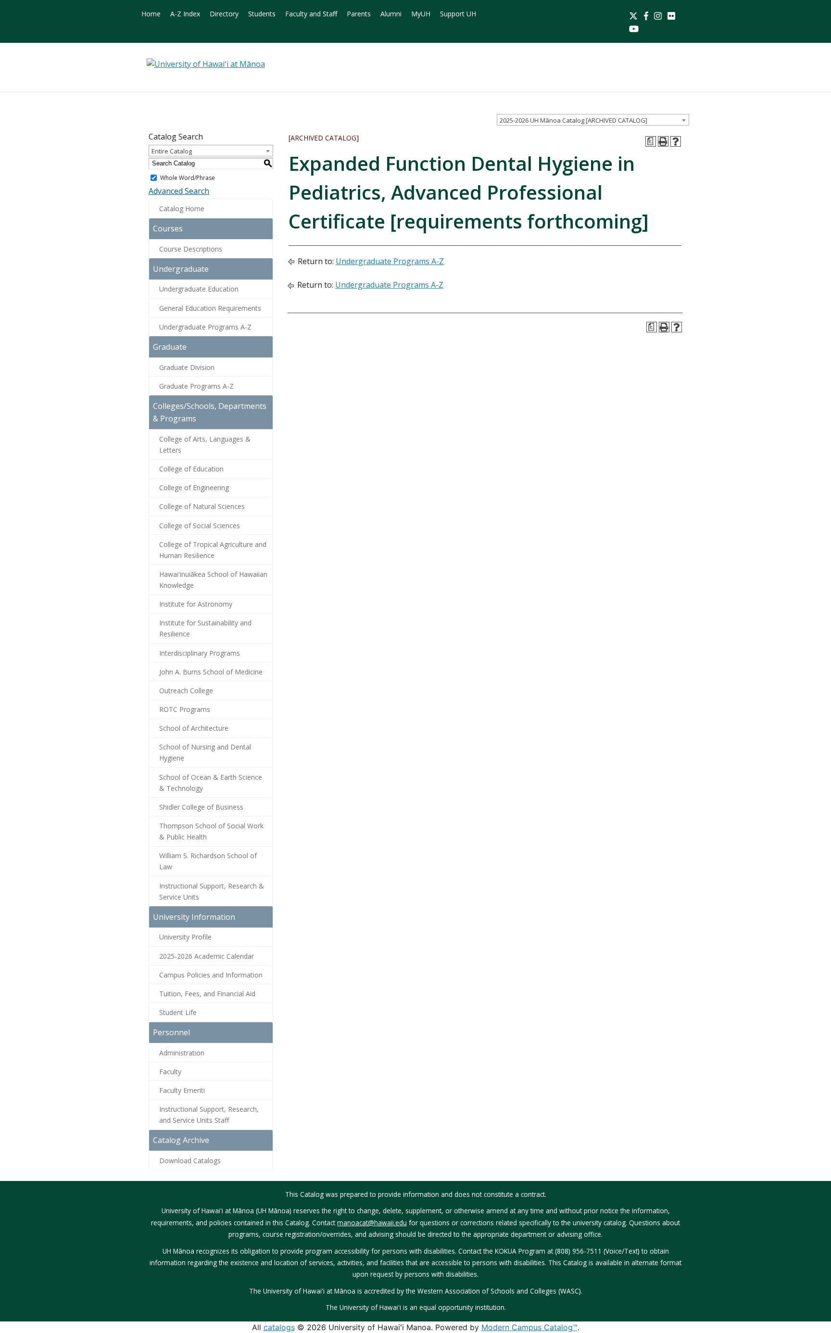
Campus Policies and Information (211, 974)
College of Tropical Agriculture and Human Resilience (212, 550)
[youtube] (634, 28)
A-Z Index (185, 13)
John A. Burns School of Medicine (211, 671)
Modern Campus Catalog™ (529, 1327)
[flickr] (671, 15)
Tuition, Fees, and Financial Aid (207, 993)
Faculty (170, 1071)
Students (262, 13)
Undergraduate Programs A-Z (205, 326)
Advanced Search (179, 191)
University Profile (185, 936)
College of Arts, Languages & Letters (205, 444)
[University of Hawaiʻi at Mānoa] (206, 63)
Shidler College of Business (201, 807)
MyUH (420, 13)
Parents (359, 13)
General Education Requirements (210, 308)
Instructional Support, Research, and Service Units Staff (209, 1114)
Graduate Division (186, 367)
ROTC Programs (184, 709)
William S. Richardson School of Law (208, 861)
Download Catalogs (190, 1160)
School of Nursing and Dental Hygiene (205, 752)
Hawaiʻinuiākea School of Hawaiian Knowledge (213, 580)
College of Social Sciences (199, 525)
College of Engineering (194, 487)
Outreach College (186, 690)
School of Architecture (193, 728)
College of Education (191, 468)
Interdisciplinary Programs (199, 653)
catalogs (279, 1327)
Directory (224, 13)
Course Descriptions (190, 249)
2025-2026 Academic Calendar (206, 956)
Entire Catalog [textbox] (171, 151)
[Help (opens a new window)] (675, 141)
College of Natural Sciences (202, 506)
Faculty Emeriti (182, 1090)
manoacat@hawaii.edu (372, 1222)
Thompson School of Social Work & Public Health (211, 831)
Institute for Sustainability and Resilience (205, 628)
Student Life (178, 1012)
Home (151, 13)
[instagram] (658, 15)
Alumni (391, 13)
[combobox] (593, 120)
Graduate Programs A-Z (196, 386)
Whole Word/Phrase (187, 178)
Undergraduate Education (199, 288)
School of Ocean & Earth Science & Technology (210, 783)
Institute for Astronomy (195, 604)
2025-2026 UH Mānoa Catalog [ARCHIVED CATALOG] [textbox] (573, 120)
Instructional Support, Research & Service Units (211, 891)
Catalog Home (181, 208)
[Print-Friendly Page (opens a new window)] (663, 141)
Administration (181, 1052)
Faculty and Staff (311, 13)
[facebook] (646, 15)
